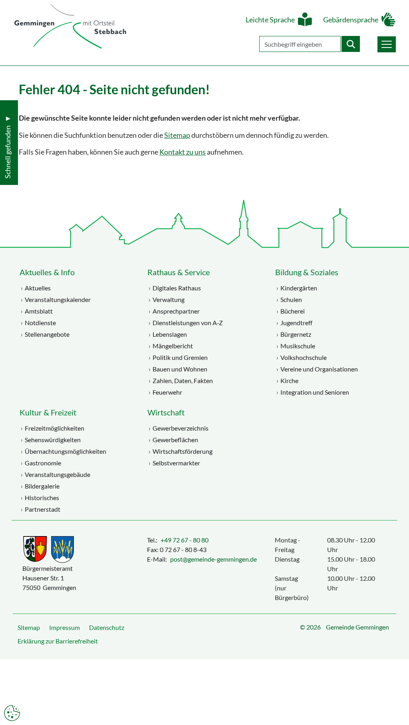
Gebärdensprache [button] (350, 20)
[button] (386, 44)
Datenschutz (106, 627)
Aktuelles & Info (47, 272)
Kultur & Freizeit (48, 412)
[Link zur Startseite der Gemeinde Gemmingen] (70, 27)
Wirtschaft (166, 412)
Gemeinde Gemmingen (357, 627)
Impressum (64, 627)
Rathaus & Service (178, 272)
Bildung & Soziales (306, 272)
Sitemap (177, 135)
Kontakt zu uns (182, 152)
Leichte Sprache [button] (270, 20)
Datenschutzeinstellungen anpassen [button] (12, 713)
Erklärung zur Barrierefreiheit (58, 641)
